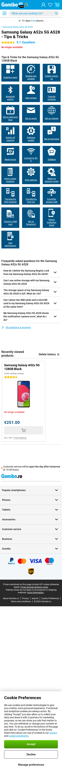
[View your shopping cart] (57, 5)
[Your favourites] (50, 5)
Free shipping (20, 438)
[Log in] (43, 5)
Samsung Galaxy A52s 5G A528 (18, 27)
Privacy (25, 598)
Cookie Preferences (50, 598)
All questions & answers (18, 327)
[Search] (56, 13)
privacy (53, 732)
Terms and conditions (21, 601)
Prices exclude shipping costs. (34, 587)
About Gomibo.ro (11, 598)
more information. (35, 592)
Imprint (35, 598)
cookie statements (18, 736)
